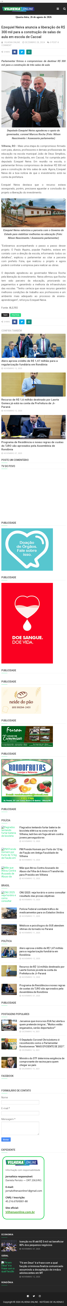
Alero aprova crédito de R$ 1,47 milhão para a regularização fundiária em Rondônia (41, 951)
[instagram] (39, 1296)
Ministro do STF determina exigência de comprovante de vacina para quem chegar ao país (41, 1061)
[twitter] (34, 1296)
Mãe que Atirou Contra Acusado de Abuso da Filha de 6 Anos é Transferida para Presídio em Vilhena (41, 871)
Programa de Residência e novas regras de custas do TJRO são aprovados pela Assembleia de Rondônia (32, 446)
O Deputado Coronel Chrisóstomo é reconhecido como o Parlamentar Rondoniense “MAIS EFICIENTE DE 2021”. (42, 1043)
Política (15, 315)
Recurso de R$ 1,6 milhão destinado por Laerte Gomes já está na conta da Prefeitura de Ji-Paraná (30, 403)
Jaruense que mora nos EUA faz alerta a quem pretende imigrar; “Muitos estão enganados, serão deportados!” (42, 1024)
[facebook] (28, 1296)
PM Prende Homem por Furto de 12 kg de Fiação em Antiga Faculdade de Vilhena (40, 852)
